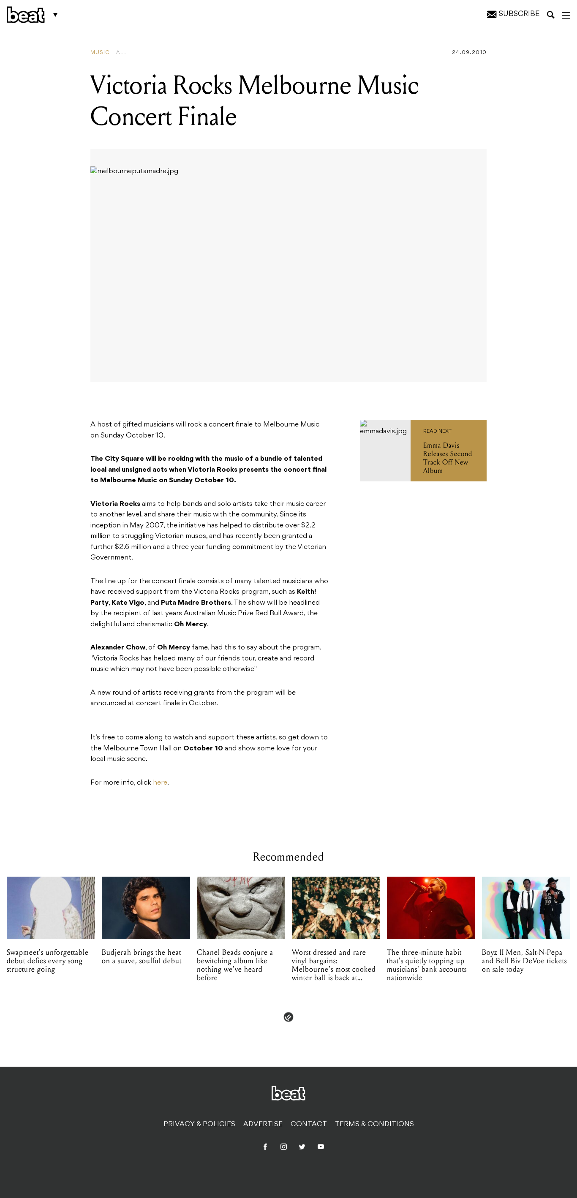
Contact (309, 1124)
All (121, 52)
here (160, 783)
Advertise (263, 1124)
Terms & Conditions (374, 1124)
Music (100, 52)
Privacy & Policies (199, 1124)
